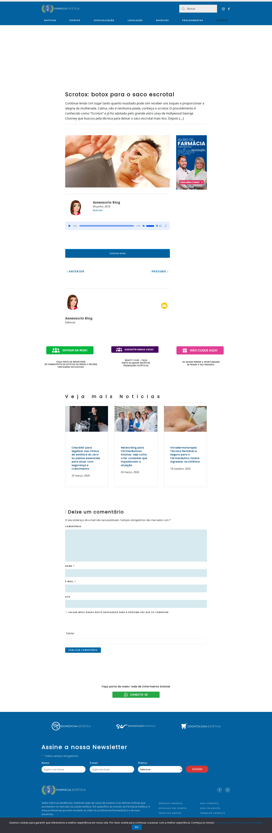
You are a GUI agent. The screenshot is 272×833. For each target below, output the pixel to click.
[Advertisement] (136, 63)
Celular (70, 633)
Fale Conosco (209, 803)
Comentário (73, 526)
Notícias (50, 20)
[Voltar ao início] (60, 9)
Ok (137, 827)
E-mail (70, 581)
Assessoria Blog (106, 202)
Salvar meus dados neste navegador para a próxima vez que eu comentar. (118, 612)
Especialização (104, 20)
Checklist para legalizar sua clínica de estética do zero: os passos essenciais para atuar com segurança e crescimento (86, 458)
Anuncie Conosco (171, 803)
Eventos (74, 20)
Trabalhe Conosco (212, 813)
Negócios (162, 20)
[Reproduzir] (69, 225)
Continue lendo (117, 253)
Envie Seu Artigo (170, 813)
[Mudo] (143, 225)
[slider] (150, 225)
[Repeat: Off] (165, 225)
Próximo (159, 271)
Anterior (76, 271)
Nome (70, 566)
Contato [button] (222, 20)
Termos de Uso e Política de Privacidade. (239, 822)
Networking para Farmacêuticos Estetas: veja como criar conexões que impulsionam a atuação (134, 456)
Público (143, 763)
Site (68, 597)
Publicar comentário (83, 650)
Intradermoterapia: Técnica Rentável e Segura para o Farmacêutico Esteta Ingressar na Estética (185, 455)
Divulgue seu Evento (173, 808)
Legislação (135, 20)
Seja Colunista (210, 808)
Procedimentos (192, 20)
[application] (117, 226)
